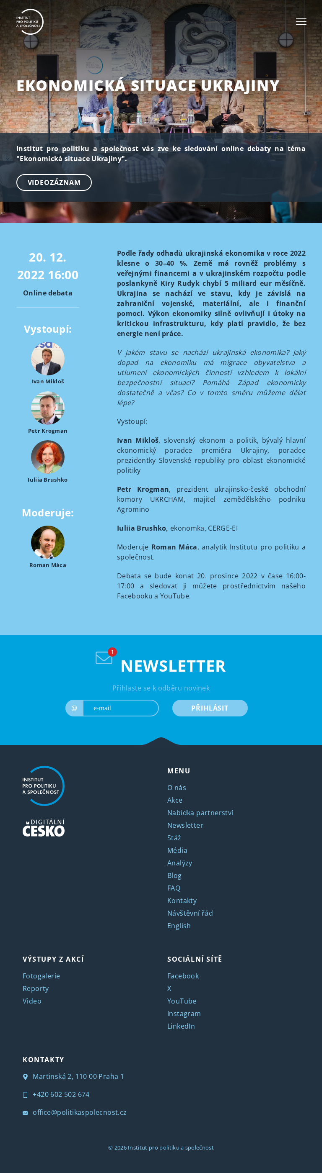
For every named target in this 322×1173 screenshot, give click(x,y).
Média (177, 850)
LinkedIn (181, 1026)
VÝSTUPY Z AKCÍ (53, 959)
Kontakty (182, 900)
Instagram (184, 1013)
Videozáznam (54, 182)
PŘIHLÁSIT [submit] (210, 708)
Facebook (183, 975)
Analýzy (179, 863)
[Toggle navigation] (301, 21)
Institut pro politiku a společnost (171, 1147)
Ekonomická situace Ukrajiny (148, 85)
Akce (175, 800)
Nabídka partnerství (200, 812)
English (179, 925)
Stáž (174, 837)
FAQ (173, 888)
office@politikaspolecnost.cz (79, 1112)
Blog (174, 875)
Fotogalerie (41, 975)
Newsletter (185, 825)
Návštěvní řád (190, 913)
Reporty (36, 988)
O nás (176, 787)
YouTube (182, 1001)
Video (32, 1001)
